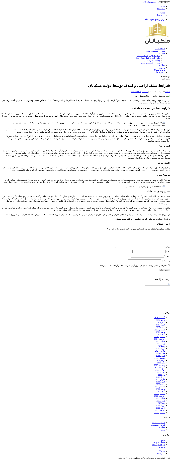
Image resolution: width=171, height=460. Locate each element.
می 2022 (161, 403)
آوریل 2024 (160, 348)
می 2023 (161, 375)
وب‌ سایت (166, 261)
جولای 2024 (160, 341)
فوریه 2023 (160, 382)
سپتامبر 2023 (159, 365)
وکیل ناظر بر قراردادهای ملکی (147, 58)
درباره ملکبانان (159, 70)
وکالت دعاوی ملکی (152, 60)
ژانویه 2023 (160, 384)
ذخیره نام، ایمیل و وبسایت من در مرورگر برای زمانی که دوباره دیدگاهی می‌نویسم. (133, 265)
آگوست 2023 (159, 367)
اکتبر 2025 (161, 322)
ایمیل (167, 256)
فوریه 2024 (160, 353)
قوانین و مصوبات (158, 425)
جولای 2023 (160, 370)
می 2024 (161, 346)
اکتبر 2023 (161, 363)
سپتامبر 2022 (159, 394)
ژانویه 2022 (160, 408)
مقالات (162, 65)
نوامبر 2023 (160, 360)
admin (167, 92)
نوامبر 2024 (160, 332)
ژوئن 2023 (160, 372)
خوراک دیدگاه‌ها (158, 445)
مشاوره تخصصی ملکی (155, 51)
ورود (163, 440)
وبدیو (163, 430)
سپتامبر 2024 (159, 337)
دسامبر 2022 (159, 386)
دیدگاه (166, 247)
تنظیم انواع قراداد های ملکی (148, 56)
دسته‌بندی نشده (158, 423)
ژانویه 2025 (160, 327)
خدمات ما (161, 53)
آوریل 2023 (160, 377)
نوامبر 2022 (160, 389)
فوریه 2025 (160, 325)
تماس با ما (160, 72)
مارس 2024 (160, 351)
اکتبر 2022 (161, 391)
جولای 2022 (160, 398)
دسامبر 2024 (159, 329)
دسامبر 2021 (159, 410)
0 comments (136, 92)
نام (168, 251)
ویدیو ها (162, 67)
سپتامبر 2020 (159, 413)
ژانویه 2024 (160, 356)
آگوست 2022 (159, 396)
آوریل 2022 (160, 405)
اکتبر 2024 (161, 334)
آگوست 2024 (159, 339)
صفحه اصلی (160, 48)
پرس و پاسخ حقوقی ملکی (154, 19)
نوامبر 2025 (160, 320)
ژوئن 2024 (160, 344)
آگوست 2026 (159, 318)
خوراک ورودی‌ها (158, 442)
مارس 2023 (160, 379)
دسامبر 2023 (159, 358)
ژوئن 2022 (160, 401)
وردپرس (161, 447)
